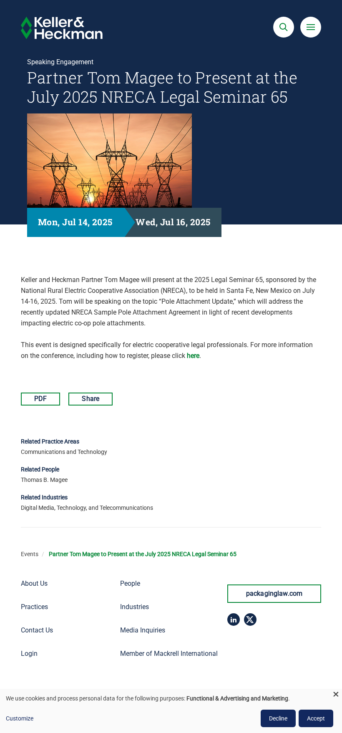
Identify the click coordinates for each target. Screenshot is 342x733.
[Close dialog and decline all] (335, 694)
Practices (34, 607)
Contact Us (37, 630)
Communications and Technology (64, 451)
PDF (40, 399)
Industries (134, 607)
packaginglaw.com (274, 593)
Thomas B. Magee (44, 479)
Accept (316, 718)
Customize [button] (19, 718)
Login (29, 653)
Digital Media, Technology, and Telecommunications (87, 507)
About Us (34, 583)
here (193, 356)
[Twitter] (250, 619)
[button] (283, 27)
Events (29, 554)
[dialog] (171, 711)
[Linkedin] (233, 619)
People (130, 583)
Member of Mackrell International (169, 653)
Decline (278, 718)
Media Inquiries (142, 630)
